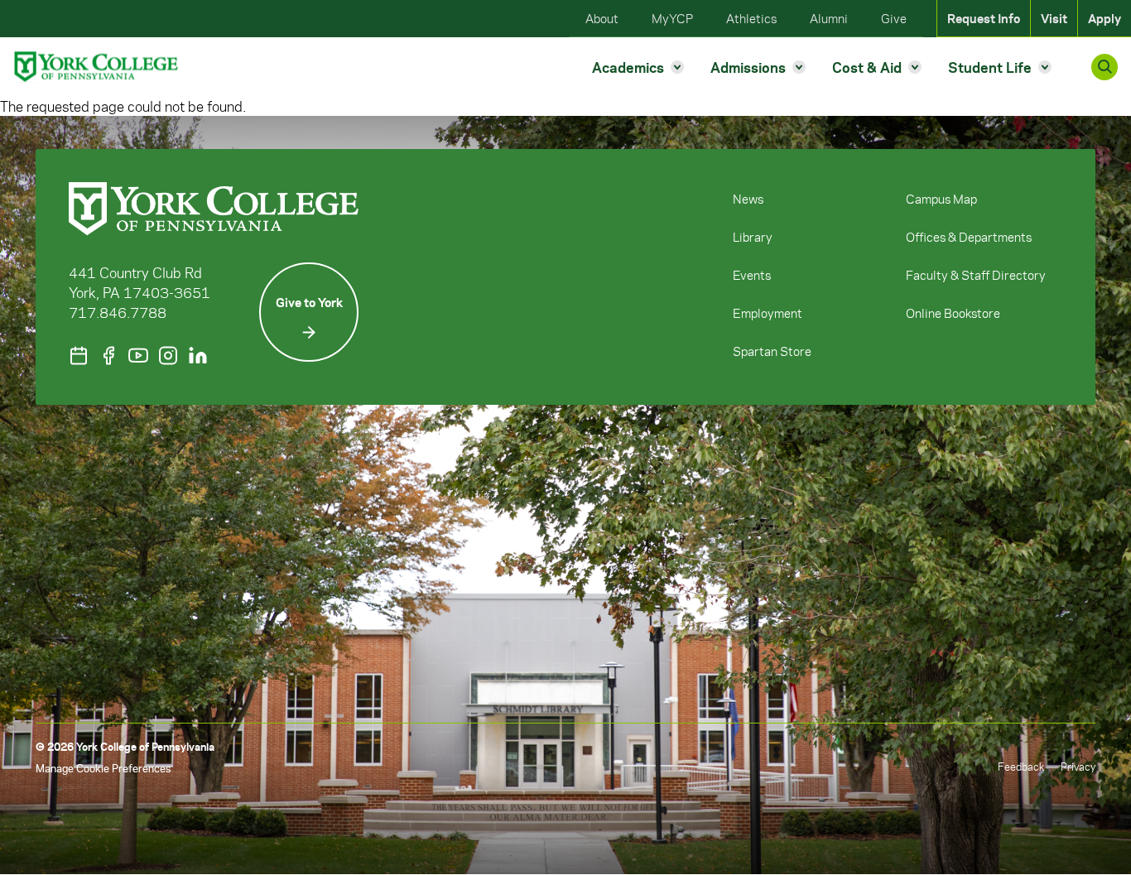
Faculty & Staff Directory (976, 275)
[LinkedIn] (198, 355)
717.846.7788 (117, 312)
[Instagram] (168, 355)
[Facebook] (108, 355)
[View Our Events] (79, 355)
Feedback (1021, 766)
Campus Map (941, 198)
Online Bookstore (953, 313)
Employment (767, 313)
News (748, 198)
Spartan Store (772, 351)
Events (752, 275)
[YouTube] (138, 355)
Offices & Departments (969, 236)
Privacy (1078, 766)
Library (752, 236)
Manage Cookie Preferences (103, 768)
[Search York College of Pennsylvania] (1104, 67)
